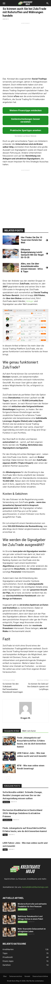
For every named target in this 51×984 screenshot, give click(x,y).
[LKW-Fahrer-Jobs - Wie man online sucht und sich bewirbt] (9, 756)
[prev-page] (4, 778)
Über (5, 976)
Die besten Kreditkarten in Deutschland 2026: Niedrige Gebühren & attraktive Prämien (22, 813)
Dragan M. (25, 718)
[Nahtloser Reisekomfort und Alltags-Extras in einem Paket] (9, 919)
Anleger (30, 301)
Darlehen (6, 802)
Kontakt (27, 976)
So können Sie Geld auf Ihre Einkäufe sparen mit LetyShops (37, 686)
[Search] (47, 3)
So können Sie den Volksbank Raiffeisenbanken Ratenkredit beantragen (13, 688)
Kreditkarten (7, 820)
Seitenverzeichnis (15, 976)
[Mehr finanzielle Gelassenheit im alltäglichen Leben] (9, 932)
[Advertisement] (25, 49)
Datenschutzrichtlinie (40, 976)
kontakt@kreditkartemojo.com (35, 887)
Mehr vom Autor (29, 731)
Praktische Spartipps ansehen (25, 130)
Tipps (5, 744)
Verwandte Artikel (11, 731)
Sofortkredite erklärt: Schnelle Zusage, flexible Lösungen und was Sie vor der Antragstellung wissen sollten (22, 795)
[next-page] (8, 778)
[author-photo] (25, 714)
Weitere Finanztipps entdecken (26, 110)
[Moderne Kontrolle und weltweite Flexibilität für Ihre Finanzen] (9, 907)
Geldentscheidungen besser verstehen (25, 120)
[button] (4, 3)
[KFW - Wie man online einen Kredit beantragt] (9, 768)
